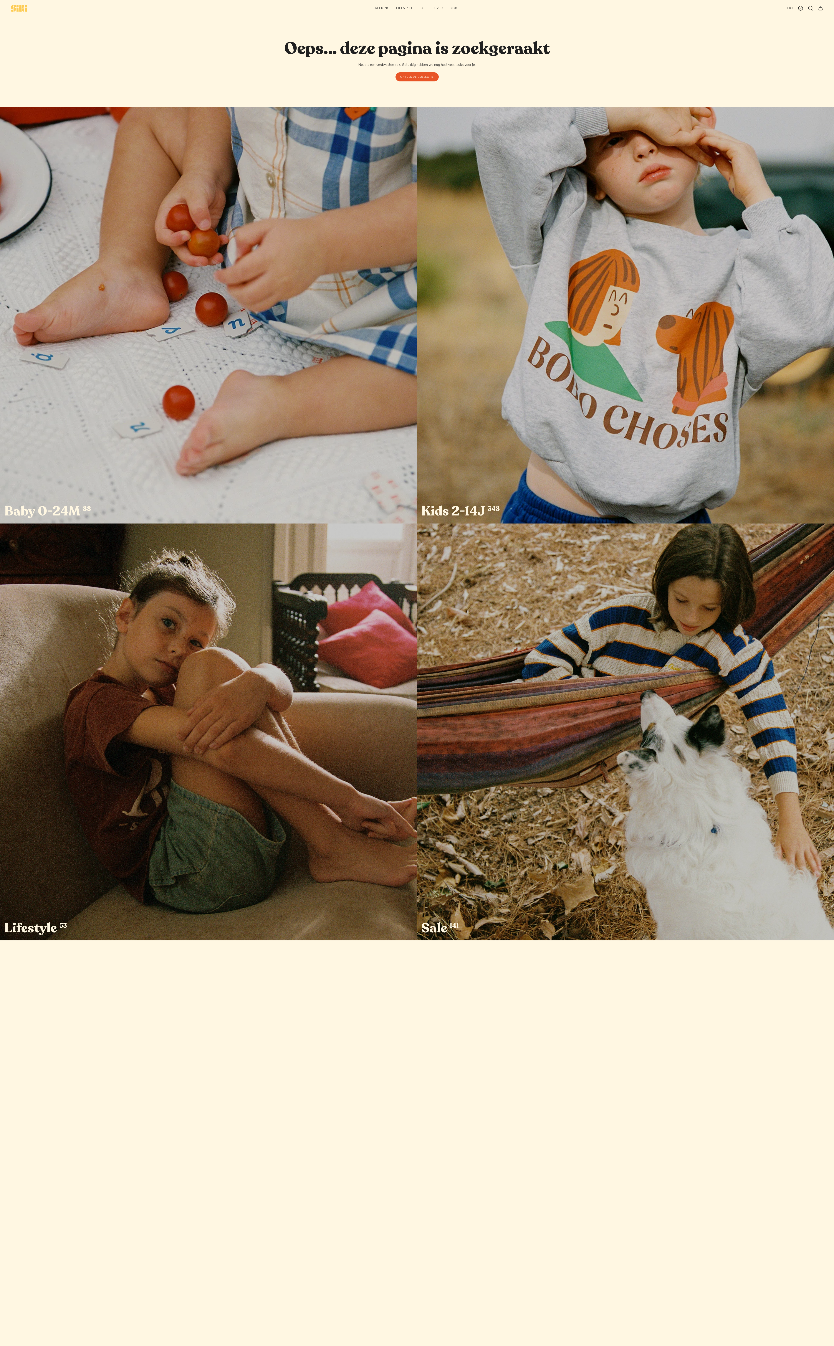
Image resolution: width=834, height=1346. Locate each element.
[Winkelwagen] (821, 8)
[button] (382, 8)
